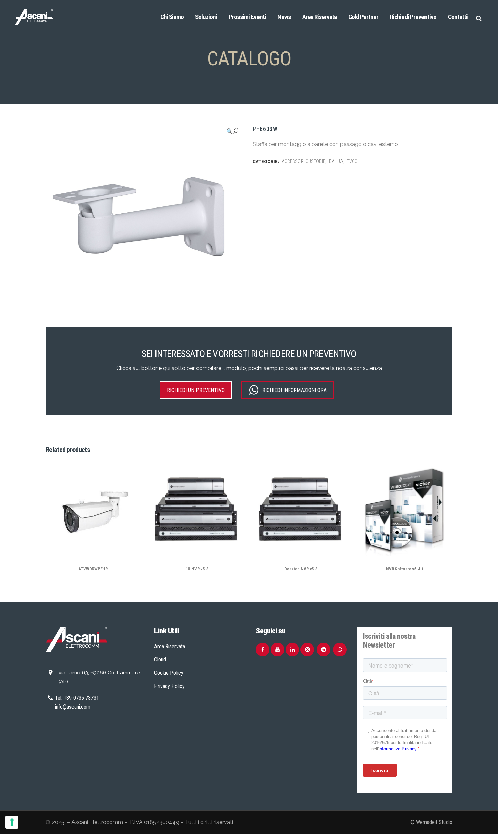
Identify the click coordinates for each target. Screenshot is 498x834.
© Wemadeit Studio (431, 822)
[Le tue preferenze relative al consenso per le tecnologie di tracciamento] (11, 822)
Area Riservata (169, 646)
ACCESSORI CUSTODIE (303, 161)
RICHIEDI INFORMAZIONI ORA (294, 390)
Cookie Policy (168, 673)
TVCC (352, 161)
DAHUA (336, 161)
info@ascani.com (72, 706)
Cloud (160, 659)
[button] (232, 131)
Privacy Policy (169, 686)
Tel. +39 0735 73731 (77, 698)
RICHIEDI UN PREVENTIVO (196, 390)
